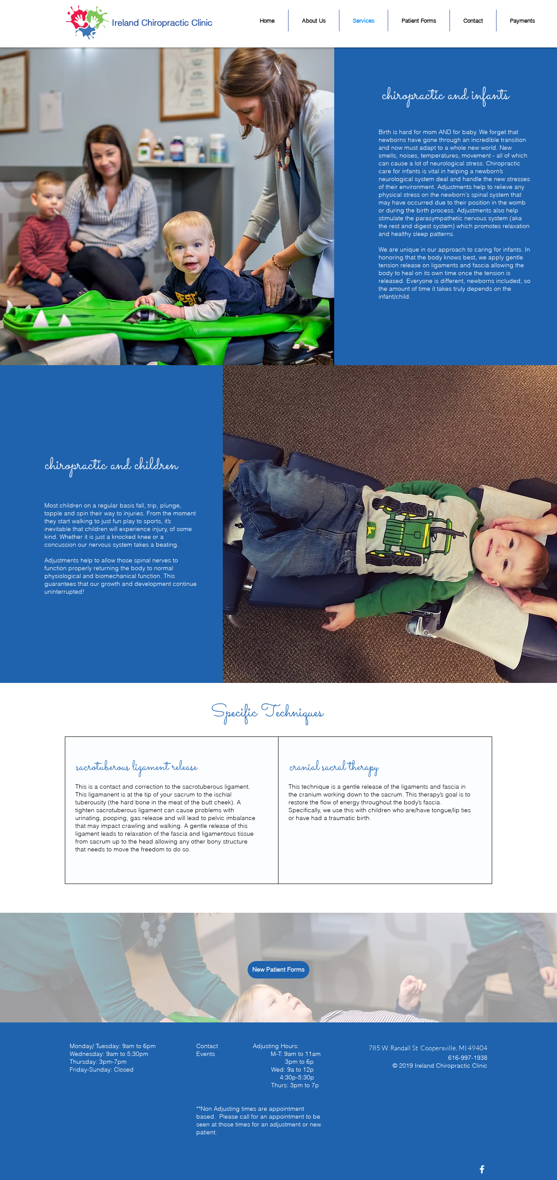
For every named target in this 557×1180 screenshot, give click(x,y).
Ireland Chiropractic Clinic (162, 22)
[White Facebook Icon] (481, 1169)
